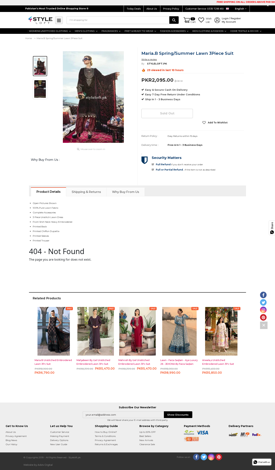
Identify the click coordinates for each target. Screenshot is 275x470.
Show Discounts (178, 414)
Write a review (149, 59)
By (142, 63)
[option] (93, 97)
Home (28, 38)
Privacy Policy (171, 8)
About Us (151, 8)
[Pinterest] (219, 457)
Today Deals (134, 8)
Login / (231, 20)
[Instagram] (211, 457)
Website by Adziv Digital (38, 464)
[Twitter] (204, 457)
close (268, 5)
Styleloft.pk (157, 63)
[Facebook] (196, 457)
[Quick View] (54, 329)
